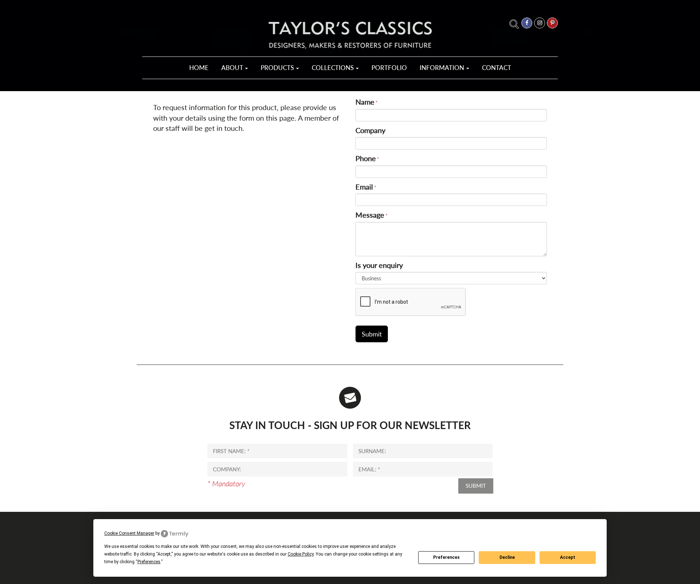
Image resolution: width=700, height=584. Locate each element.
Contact (496, 67)
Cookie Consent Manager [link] (129, 533)
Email (364, 186)
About (232, 67)
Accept (567, 557)
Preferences (446, 557)
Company (370, 130)
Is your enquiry (379, 265)
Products (278, 67)
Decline (507, 557)
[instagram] (539, 22)
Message (369, 214)
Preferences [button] (148, 561)
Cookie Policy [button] (301, 554)
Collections (333, 67)
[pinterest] (552, 22)
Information (443, 67)
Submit (476, 485)
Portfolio (389, 67)
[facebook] (526, 22)
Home (199, 67)
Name (364, 101)
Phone (365, 158)
